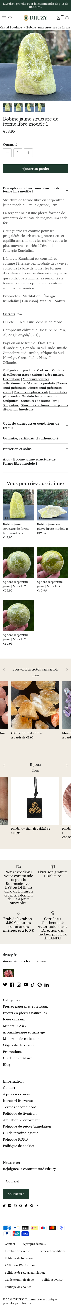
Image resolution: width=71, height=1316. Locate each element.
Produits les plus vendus (39, 396)
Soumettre (16, 1194)
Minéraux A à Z (15, 1026)
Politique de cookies (19, 1146)
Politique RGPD (15, 1139)
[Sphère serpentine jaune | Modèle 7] (18, 615)
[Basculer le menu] (4, 18)
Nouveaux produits (41, 383)
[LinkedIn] (46, 985)
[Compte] (58, 18)
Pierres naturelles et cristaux (25, 1006)
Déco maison (54, 374)
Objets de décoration (19, 1045)
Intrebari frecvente (18, 1101)
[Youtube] (26, 985)
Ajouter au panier (35, 169)
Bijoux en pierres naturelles (25, 1013)
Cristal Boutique (11, 27)
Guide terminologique (20, 1133)
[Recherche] (12, 18)
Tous (35, 675)
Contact (9, 1088)
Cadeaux (43, 370)
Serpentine (11, 405)
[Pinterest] (40, 985)
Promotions (12, 1052)
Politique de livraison (20, 1114)
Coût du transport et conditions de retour (31, 426)
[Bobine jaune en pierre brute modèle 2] (52, 504)
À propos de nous (17, 1094)
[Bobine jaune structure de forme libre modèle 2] (18, 504)
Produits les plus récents (31, 392)
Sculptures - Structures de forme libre (30, 400)
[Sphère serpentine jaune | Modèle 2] (18, 562)
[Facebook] (12, 985)
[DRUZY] (35, 18)
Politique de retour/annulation (27, 1126)
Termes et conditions (19, 1107)
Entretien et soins (17, 449)
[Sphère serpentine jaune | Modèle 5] (52, 562)
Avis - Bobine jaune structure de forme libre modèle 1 (29, 462)
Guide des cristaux (17, 1058)
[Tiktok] (33, 985)
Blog (6, 1065)
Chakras (9, 314)
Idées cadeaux (14, 1019)
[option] (35, 65)
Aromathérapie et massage (24, 1032)
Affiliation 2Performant (21, 1120)
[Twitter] (5, 985)
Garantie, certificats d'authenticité (30, 438)
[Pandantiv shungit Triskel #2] (35, 801)
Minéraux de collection (21, 1039)
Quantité (10, 145)
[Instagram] (19, 985)
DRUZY (18, 1299)
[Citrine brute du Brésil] (35, 705)
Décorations (11, 379)
